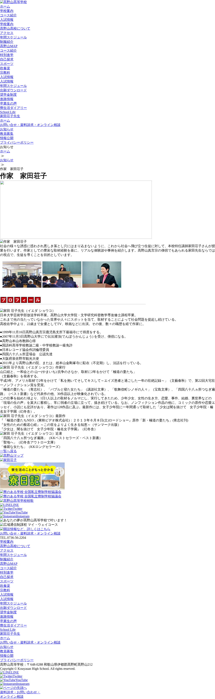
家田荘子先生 (10, 116)
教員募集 (6, 133)
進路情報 (6, 99)
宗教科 (5, 72)
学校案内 (6, 11)
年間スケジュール (13, 37)
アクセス (6, 33)
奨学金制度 (8, 94)
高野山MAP (8, 46)
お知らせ (6, 129)
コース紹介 (8, 15)
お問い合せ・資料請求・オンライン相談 (30, 125)
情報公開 (6, 138)
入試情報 (6, 19)
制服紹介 (6, 41)
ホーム (5, 6)
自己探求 (6, 59)
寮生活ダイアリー (13, 108)
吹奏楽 (5, 68)
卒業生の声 (8, 103)
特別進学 (6, 55)
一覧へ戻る (8, 451)
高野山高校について (15, 28)
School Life (8, 112)
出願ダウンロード (13, 90)
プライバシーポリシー (17, 142)
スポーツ (6, 64)
